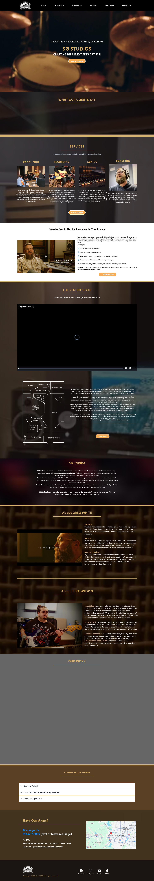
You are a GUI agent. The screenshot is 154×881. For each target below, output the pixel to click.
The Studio (109, 5)
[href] (111, 835)
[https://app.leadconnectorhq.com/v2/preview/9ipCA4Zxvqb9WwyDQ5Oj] (47, 869)
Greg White (59, 5)
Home (43, 5)
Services (93, 5)
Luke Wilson (77, 5)
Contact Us (126, 5)
